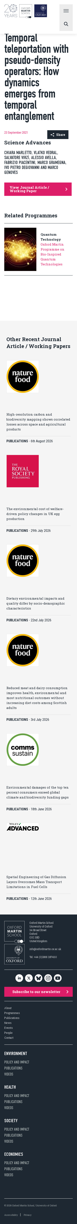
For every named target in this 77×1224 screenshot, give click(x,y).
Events (8, 1027)
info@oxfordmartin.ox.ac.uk (45, 949)
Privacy (27, 1214)
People (8, 1032)
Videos (8, 1074)
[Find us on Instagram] (48, 978)
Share (60, 135)
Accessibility (11, 1214)
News (8, 1022)
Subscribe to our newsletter (36, 991)
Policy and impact (16, 1062)
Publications (11, 1018)
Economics (13, 1154)
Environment (15, 1053)
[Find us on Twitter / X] (29, 978)
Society (11, 1120)
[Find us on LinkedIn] (19, 978)
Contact (8, 1037)
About (8, 1008)
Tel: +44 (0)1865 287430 (43, 957)
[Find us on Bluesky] (38, 978)
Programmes (12, 1013)
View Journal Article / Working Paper (29, 189)
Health (10, 1087)
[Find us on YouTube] (58, 978)
